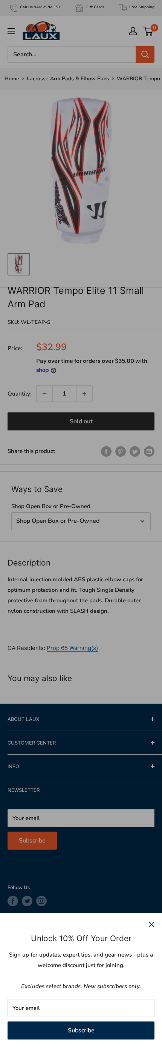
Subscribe (81, 1030)
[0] (148, 31)
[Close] (151, 924)
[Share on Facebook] (106, 450)
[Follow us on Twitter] (27, 901)
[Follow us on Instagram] (41, 901)
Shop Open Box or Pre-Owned (50, 506)
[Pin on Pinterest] (120, 450)
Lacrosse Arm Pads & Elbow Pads (68, 78)
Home (12, 78)
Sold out (81, 421)
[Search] (145, 54)
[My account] (133, 31)
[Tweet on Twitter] (135, 450)
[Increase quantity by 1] (84, 394)
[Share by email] (149, 450)
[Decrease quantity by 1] (44, 394)
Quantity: (20, 393)
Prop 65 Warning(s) (72, 647)
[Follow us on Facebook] (13, 901)
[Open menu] (11, 31)
